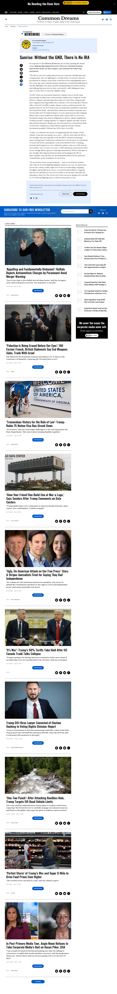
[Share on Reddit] (64, 295)
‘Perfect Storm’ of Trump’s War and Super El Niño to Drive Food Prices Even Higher (37, 875)
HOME (6, 26)
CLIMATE (26, 12)
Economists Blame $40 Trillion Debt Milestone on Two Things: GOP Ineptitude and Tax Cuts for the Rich (94, 240)
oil (73, 75)
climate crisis (59, 91)
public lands (14, 822)
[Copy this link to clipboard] (21, 76)
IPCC (64, 137)
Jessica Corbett (10, 814)
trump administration (17, 747)
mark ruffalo (14, 295)
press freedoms (15, 599)
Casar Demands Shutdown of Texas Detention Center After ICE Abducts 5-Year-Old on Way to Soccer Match (95, 257)
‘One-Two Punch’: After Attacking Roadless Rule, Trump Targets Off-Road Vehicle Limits (35, 800)
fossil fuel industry (53, 165)
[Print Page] (21, 80)
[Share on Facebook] (21, 65)
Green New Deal (39, 110)
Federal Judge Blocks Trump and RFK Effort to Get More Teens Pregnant (94, 300)
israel (12, 371)
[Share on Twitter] (21, 69)
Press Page (65, 194)
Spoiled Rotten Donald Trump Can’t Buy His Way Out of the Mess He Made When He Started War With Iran (95, 309)
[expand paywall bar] (114, 4)
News (7, 295)
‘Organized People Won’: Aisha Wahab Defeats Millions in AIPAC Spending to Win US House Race (95, 283)
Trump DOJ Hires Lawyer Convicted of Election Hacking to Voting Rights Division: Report (33, 724)
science (76, 132)
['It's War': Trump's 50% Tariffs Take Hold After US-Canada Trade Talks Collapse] (38, 627)
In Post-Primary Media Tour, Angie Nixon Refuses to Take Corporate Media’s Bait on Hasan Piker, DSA (37, 945)
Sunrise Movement (23, 26)
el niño (13, 893)
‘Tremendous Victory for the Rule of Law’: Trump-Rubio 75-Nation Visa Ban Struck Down (35, 424)
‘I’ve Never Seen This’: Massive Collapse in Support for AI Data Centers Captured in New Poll (96, 248)
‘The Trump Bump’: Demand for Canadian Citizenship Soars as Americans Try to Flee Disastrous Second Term (95, 292)
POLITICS (38, 12)
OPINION (20, 12)
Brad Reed (9, 884)
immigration (14, 444)
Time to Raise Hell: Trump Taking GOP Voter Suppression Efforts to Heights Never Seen (95, 266)
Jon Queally (9, 286)
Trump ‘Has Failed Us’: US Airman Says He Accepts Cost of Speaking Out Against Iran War (95, 231)
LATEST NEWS (13, 12)
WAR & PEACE (55, 12)
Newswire (13, 26)
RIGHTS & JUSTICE (46, 12)
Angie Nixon (14, 970)
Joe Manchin (38, 86)
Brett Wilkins (10, 738)
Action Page (80, 194)
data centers (14, 520)
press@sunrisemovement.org (40, 50)
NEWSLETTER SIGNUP (94, 12)
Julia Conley (9, 962)
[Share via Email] (21, 73)
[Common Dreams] (6, 12)
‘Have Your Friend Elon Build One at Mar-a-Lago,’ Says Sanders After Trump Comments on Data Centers (35, 498)
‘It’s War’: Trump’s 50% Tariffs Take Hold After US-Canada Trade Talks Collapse (37, 652)
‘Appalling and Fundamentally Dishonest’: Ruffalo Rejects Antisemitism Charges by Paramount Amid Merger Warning (36, 273)
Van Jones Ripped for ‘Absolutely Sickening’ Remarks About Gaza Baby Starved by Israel (94, 274)
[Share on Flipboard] (60, 295)
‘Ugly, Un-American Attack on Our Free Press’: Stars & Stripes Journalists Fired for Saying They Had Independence (37, 575)
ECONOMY (32, 12)
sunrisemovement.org (36, 194)
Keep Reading (38, 290)
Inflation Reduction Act (54, 63)
